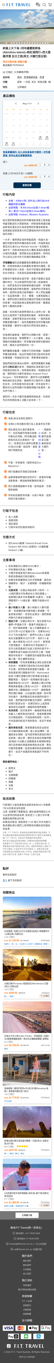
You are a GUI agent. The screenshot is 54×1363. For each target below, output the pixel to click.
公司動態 (27, 1269)
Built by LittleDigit (27, 1356)
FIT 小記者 (27, 1300)
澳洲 (19, 77)
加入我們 (27, 1273)
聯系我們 (27, 1264)
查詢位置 (27, 185)
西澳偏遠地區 (31, 77)
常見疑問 (27, 1285)
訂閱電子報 (27, 1215)
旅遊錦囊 (27, 1313)
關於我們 (27, 1260)
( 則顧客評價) (21, 72)
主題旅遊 (27, 1309)
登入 (5, 880)
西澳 (42, 77)
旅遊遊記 (27, 1305)
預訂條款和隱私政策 (27, 1289)
